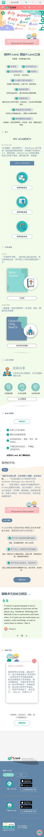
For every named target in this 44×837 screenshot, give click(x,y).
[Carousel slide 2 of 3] (22, 635)
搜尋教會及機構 (22, 346)
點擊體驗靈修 (22, 212)
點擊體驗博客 (22, 236)
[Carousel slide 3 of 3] (26, 635)
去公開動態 (22, 399)
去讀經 (22, 298)
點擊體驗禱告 (22, 188)
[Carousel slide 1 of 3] (17, 635)
